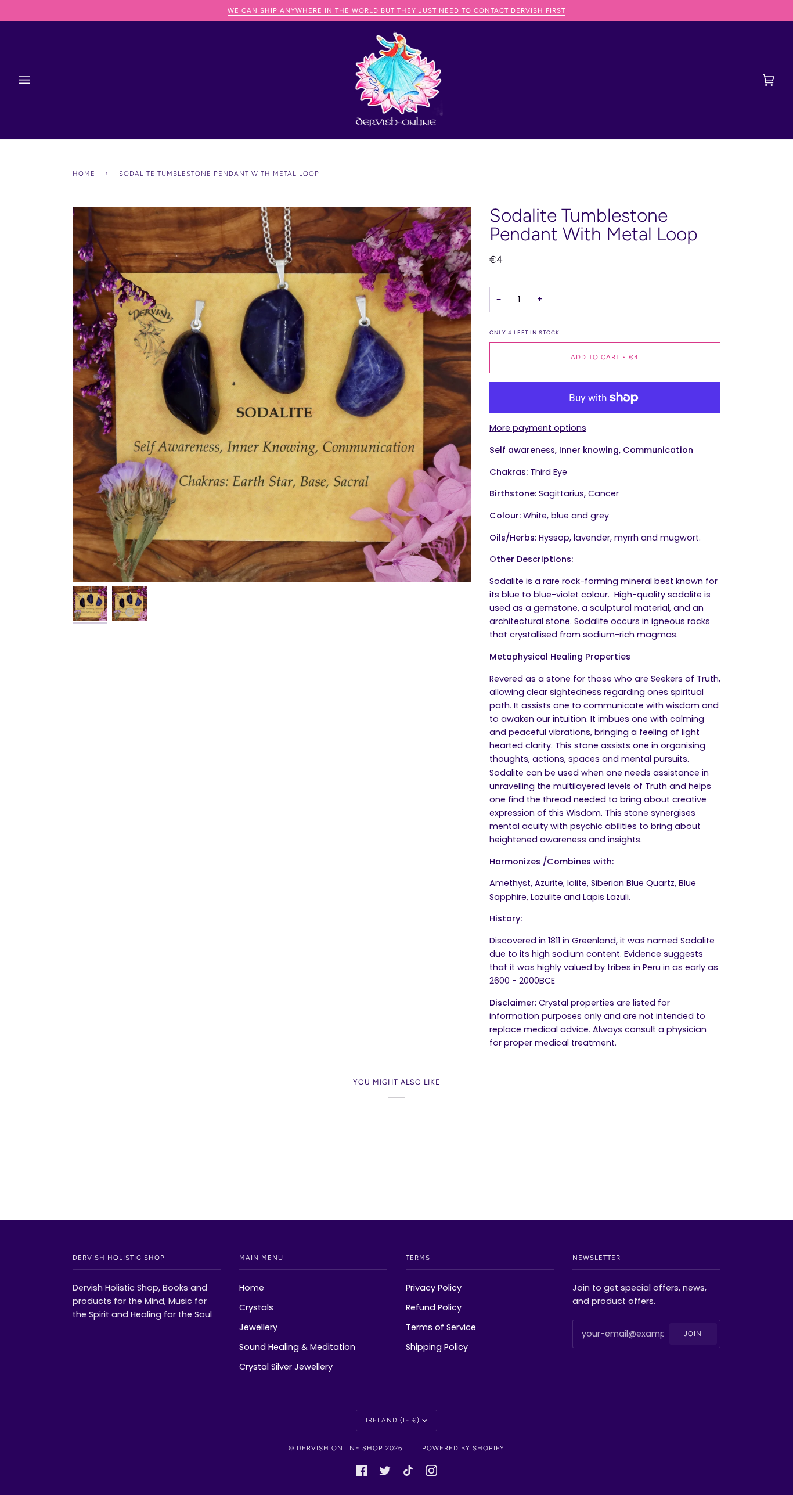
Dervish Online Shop (340, 1448)
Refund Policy (434, 1307)
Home (84, 174)
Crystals (256, 1307)
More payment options (537, 428)
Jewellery (258, 1327)
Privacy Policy (434, 1288)
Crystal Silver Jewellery (286, 1366)
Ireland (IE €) (393, 1420)
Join (693, 1334)
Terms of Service (441, 1327)
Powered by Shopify (463, 1448)
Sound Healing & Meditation (297, 1347)
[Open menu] (36, 80)
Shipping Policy (437, 1347)
